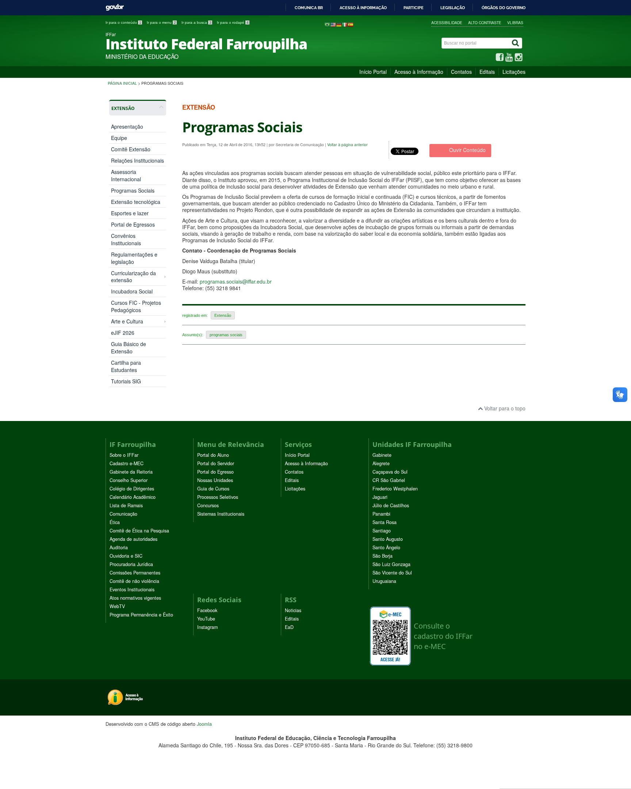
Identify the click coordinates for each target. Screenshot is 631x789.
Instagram (207, 627)
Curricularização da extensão (133, 277)
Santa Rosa (384, 522)
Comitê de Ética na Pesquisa (139, 530)
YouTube (206, 618)
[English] (333, 24)
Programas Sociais (132, 190)
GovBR (115, 7)
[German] (339, 24)
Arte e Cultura (127, 321)
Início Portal (373, 71)
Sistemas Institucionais (220, 514)
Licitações (513, 71)
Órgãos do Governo (503, 7)
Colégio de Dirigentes (132, 488)
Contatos (461, 71)
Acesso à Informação (418, 71)
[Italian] (345, 24)
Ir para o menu (161, 22)
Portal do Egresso (215, 472)
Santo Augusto (387, 539)
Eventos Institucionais (132, 589)
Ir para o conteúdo (123, 22)
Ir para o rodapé (233, 22)
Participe (414, 7)
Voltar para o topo (504, 408)
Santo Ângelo (386, 547)
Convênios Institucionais (126, 239)
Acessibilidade (446, 22)
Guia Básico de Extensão (128, 347)
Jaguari (379, 497)
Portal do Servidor (215, 463)
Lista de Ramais (126, 505)
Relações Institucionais (137, 160)
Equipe (119, 137)
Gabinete (381, 455)
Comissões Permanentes (135, 572)
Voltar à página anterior (347, 144)
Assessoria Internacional (126, 175)
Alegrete (381, 463)
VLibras (515, 22)
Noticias (293, 610)
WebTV (117, 606)
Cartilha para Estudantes (126, 366)
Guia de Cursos (213, 488)
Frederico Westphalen (395, 488)
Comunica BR (309, 7)
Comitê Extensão (130, 149)
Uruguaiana (384, 581)
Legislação (452, 7)
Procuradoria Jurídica (131, 564)
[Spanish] (350, 24)
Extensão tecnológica (135, 201)
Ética (115, 522)
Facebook (207, 610)
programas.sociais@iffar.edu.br (236, 281)
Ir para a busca (196, 22)
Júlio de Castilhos (390, 505)
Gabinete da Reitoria (131, 472)
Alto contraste (484, 22)
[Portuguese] (327, 24)
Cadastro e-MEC (127, 463)
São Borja (382, 556)
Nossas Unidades (215, 480)
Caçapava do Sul (390, 472)
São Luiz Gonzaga (391, 564)
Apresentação (127, 126)
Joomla (204, 723)
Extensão (222, 315)
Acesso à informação (363, 7)
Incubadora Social (132, 291)
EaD (289, 627)
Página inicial (122, 83)
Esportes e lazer (130, 213)
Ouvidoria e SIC (126, 556)
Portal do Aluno (213, 455)
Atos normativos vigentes (135, 598)
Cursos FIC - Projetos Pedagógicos (136, 306)
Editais (487, 71)
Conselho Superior (129, 480)
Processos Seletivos (217, 497)
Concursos (208, 505)
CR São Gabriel (388, 480)
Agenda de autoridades (133, 539)
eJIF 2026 (122, 332)
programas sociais (226, 335)
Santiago (381, 530)
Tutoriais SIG (126, 381)
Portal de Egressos (133, 224)
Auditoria (119, 547)
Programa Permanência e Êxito (141, 614)
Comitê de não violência (134, 581)
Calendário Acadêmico (133, 497)
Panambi (381, 514)
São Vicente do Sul (392, 572)
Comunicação (123, 514)
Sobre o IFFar (124, 455)
